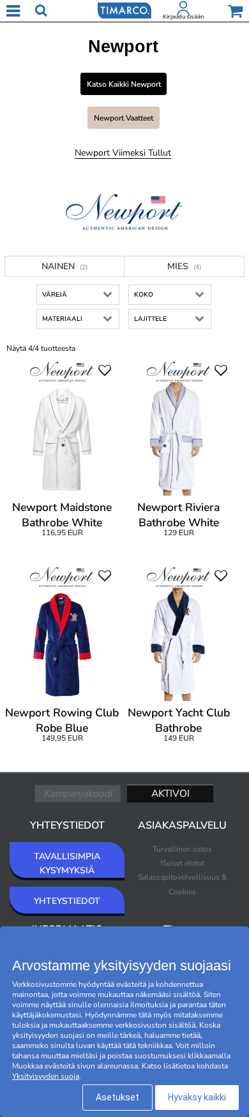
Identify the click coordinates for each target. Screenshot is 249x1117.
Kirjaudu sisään (183, 16)
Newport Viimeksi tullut (123, 153)
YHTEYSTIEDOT (67, 901)
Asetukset (117, 1097)
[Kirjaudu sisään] (183, 11)
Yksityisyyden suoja (45, 1076)
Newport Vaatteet (123, 118)
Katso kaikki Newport (124, 84)
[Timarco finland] (124, 9)
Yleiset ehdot (182, 863)
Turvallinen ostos (182, 849)
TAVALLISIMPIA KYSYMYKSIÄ (67, 863)
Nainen (64, 266)
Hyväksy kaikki (197, 1097)
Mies (184, 266)
